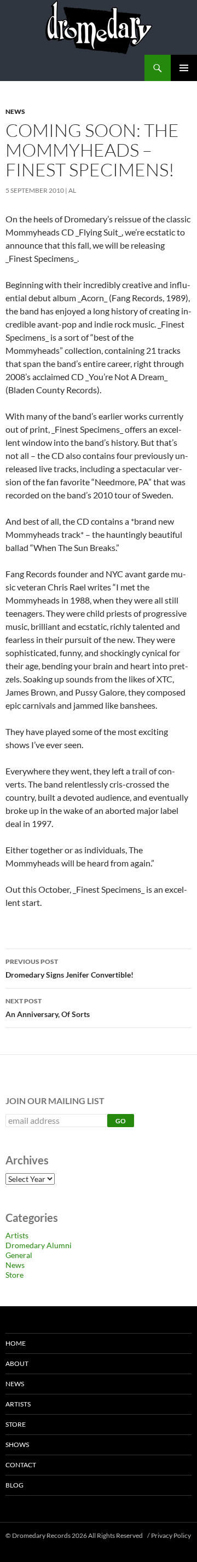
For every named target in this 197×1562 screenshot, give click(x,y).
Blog (14, 1485)
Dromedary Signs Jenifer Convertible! (69, 968)
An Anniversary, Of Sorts (47, 1008)
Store (14, 1274)
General (18, 1255)
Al (72, 190)
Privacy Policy (171, 1535)
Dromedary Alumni (38, 1245)
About (16, 1363)
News (15, 111)
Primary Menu (184, 68)
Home (15, 1343)
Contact (20, 1465)
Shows (17, 1444)
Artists (16, 1235)
